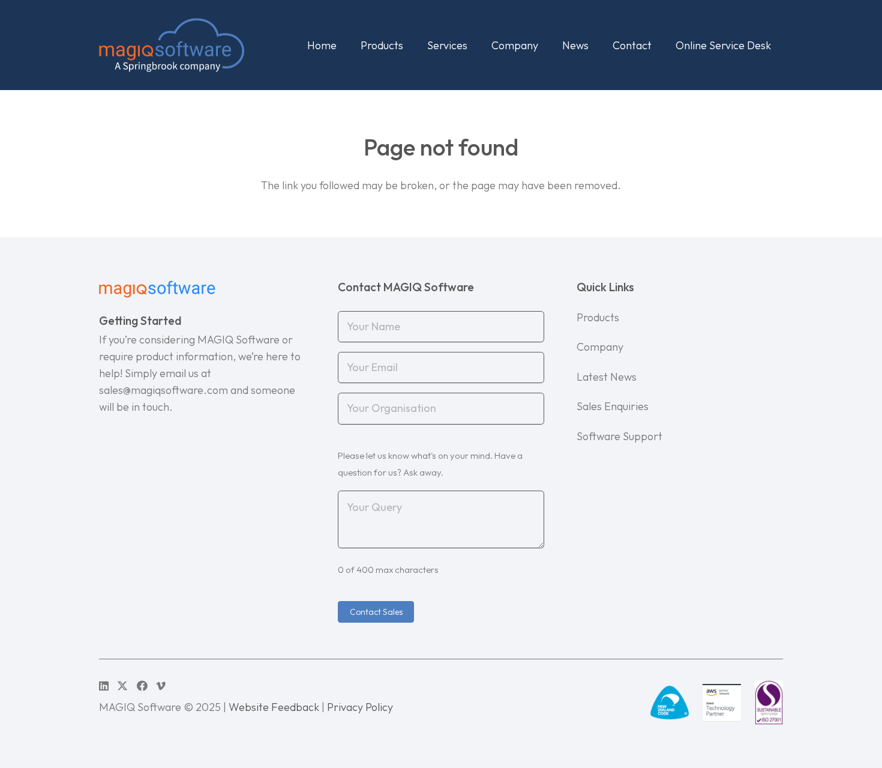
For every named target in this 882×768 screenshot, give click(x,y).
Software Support (619, 436)
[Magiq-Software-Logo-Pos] (171, 45)
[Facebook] (142, 685)
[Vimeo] (161, 685)
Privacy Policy (360, 707)
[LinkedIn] (104, 685)
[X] (122, 685)
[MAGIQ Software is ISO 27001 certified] (769, 702)
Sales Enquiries (613, 406)
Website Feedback (274, 707)
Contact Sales (376, 611)
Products (598, 317)
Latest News (607, 377)
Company (600, 347)
